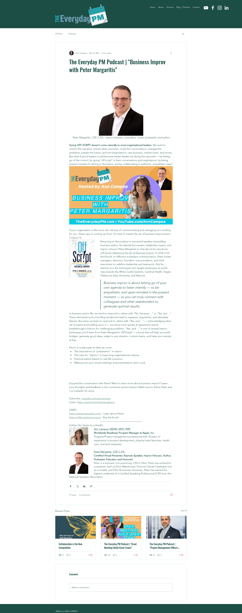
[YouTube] (206, 8)
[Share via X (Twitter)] (77, 486)
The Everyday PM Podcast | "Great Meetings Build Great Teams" (120, 545)
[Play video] (121, 195)
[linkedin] (226, 8)
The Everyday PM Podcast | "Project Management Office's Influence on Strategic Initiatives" (166, 545)
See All (184, 510)
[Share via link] (91, 486)
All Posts (59, 33)
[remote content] (121, 374)
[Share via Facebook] (70, 486)
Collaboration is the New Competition (70, 545)
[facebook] (213, 8)
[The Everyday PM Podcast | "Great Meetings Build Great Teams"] (121, 527)
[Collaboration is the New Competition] (75, 527)
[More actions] (171, 53)
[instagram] (219, 8)
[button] (183, 34)
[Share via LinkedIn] (84, 486)
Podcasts (72, 33)
